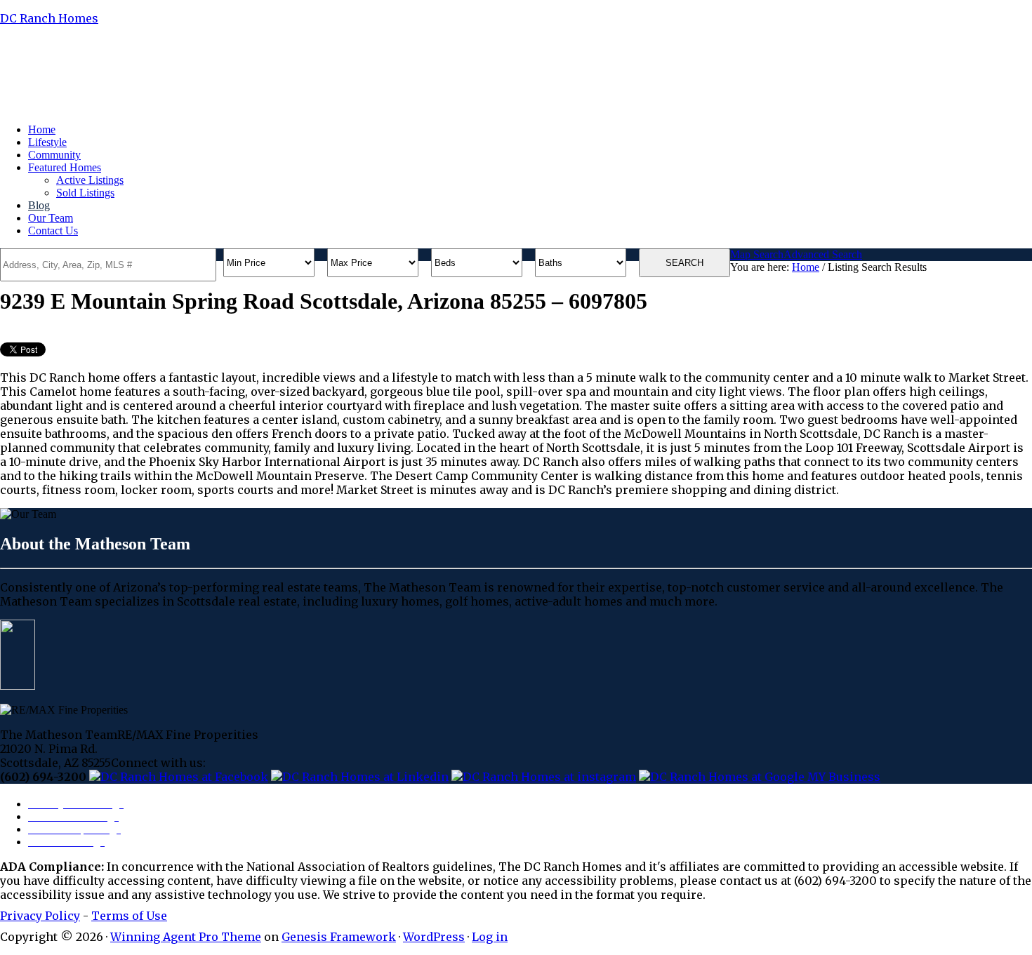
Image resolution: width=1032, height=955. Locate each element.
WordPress (434, 937)
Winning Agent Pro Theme (185, 937)
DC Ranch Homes (49, 18)
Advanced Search (822, 254)
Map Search (756, 254)
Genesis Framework (339, 937)
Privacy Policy (40, 916)
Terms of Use (129, 916)
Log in (490, 937)
